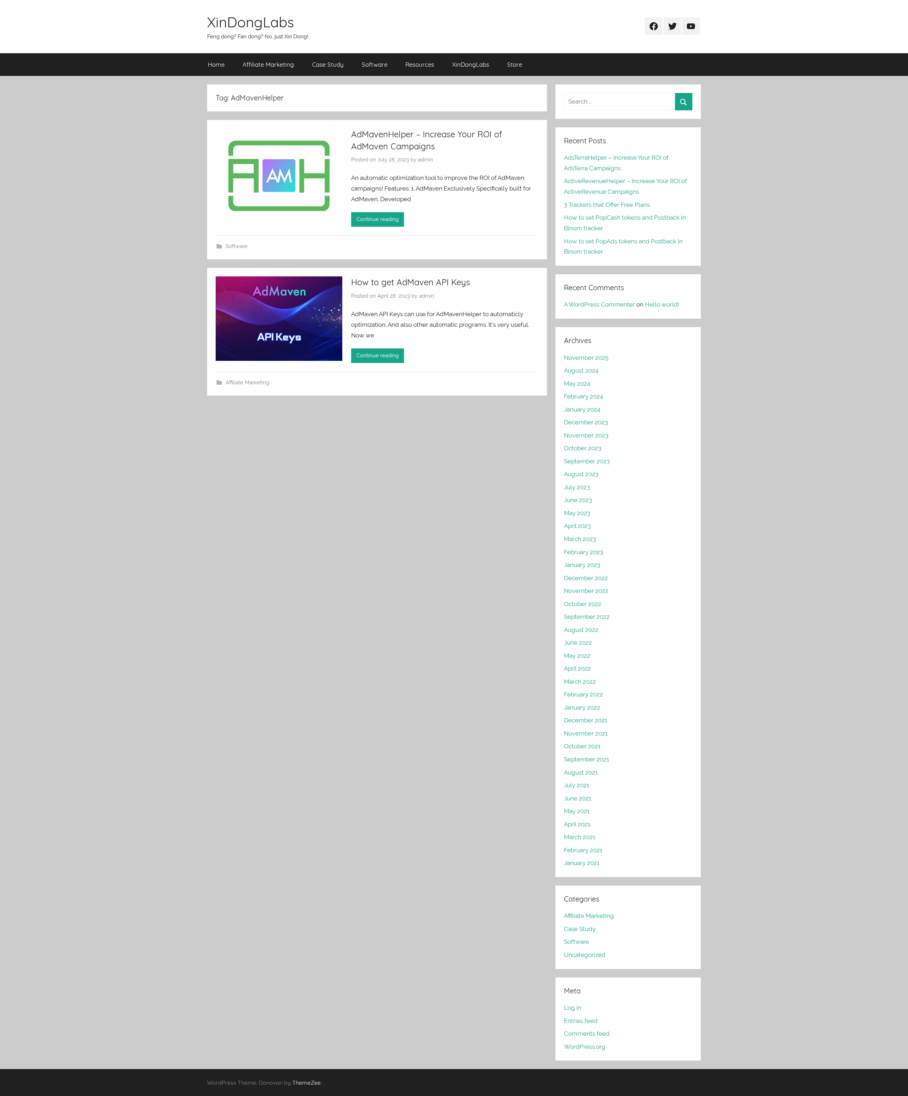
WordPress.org (584, 1046)
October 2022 (582, 603)
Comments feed (587, 1033)
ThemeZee (306, 1082)
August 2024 (581, 370)
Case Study (328, 64)
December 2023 (586, 422)
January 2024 (582, 409)
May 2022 (577, 655)
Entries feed (581, 1020)
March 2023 (580, 539)
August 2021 (581, 772)
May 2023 (577, 513)
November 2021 (586, 733)
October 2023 (582, 448)
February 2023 (583, 552)
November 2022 (586, 590)
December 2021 (585, 720)
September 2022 (587, 616)
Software (374, 64)
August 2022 (581, 629)
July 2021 (576, 785)
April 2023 (577, 525)
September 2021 (586, 759)
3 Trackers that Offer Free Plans (607, 204)
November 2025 (586, 357)
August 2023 (581, 474)
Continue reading (377, 219)
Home (216, 64)
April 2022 (577, 668)
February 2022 (583, 694)
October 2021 (582, 746)
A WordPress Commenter (599, 304)
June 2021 (577, 798)
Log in (572, 1007)
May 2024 (577, 383)
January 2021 (581, 862)
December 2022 (586, 578)
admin (425, 159)
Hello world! (662, 304)
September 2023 (587, 461)
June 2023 (578, 499)
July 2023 (577, 487)
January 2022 (582, 707)
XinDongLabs (250, 22)
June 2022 (578, 642)
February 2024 (583, 396)
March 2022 (580, 681)
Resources (419, 64)
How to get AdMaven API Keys (410, 282)
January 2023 (582, 564)
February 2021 (583, 850)
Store (514, 64)
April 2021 (577, 824)
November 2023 (586, 435)
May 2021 (576, 811)
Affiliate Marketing (268, 64)
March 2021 (579, 837)
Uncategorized (584, 954)
